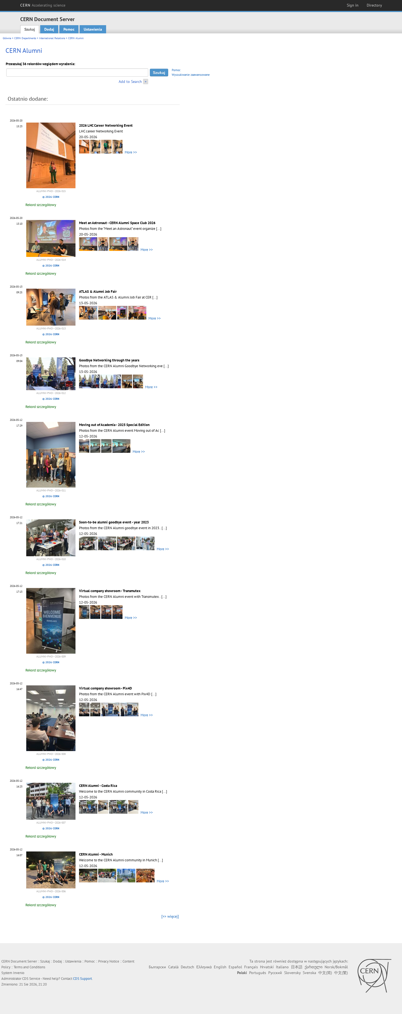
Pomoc (68, 29)
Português (257, 972)
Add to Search (130, 81)
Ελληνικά (204, 966)
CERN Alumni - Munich (96, 854)
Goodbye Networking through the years (109, 360)
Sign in (353, 5)
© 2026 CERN (50, 197)
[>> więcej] (170, 916)
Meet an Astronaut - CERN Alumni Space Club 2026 (117, 223)
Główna (7, 38)
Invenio (18, 972)
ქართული (313, 966)
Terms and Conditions (29, 967)
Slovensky (292, 972)
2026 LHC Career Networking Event (106, 125)
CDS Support (82, 978)
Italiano (282, 966)
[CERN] (374, 975)
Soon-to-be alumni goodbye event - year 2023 (114, 522)
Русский (275, 972)
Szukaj (29, 29)
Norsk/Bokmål (336, 966)
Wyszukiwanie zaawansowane (191, 75)
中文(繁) (341, 972)
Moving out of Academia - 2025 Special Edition (114, 424)
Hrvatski (267, 966)
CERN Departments (25, 38)
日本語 (296, 966)
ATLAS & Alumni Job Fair (98, 291)
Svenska (309, 972)
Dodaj (49, 29)
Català (173, 966)
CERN (43, 5)
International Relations (52, 38)
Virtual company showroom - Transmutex (110, 591)
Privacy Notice (108, 961)
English (220, 966)
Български (157, 966)
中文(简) (325, 972)
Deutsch (187, 966)
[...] (158, 228)
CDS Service (31, 978)
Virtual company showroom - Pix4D (105, 688)
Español (235, 966)
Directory (374, 5)
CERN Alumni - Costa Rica (98, 785)
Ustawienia (93, 29)
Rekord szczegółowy (40, 204)
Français (251, 966)
